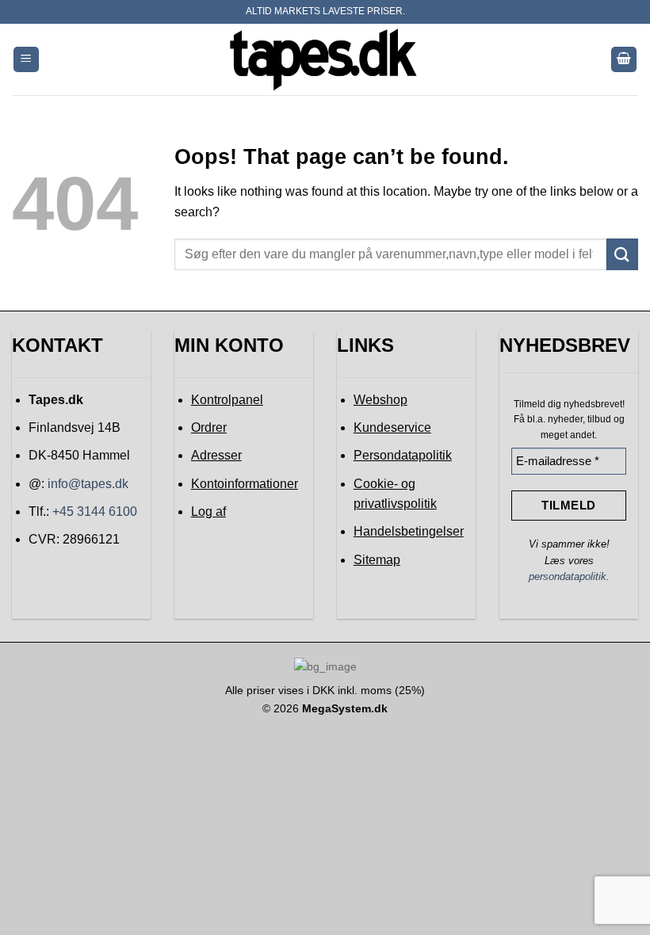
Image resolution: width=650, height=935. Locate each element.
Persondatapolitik (403, 455)
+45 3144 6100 (94, 511)
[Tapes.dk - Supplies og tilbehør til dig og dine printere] (325, 59)
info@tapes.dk (88, 483)
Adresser (216, 455)
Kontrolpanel (227, 399)
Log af (208, 511)
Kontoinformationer (244, 483)
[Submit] (622, 254)
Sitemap (377, 560)
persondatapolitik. (569, 576)
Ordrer (209, 427)
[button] (26, 60)
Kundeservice (392, 427)
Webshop (380, 399)
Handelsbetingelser (409, 531)
